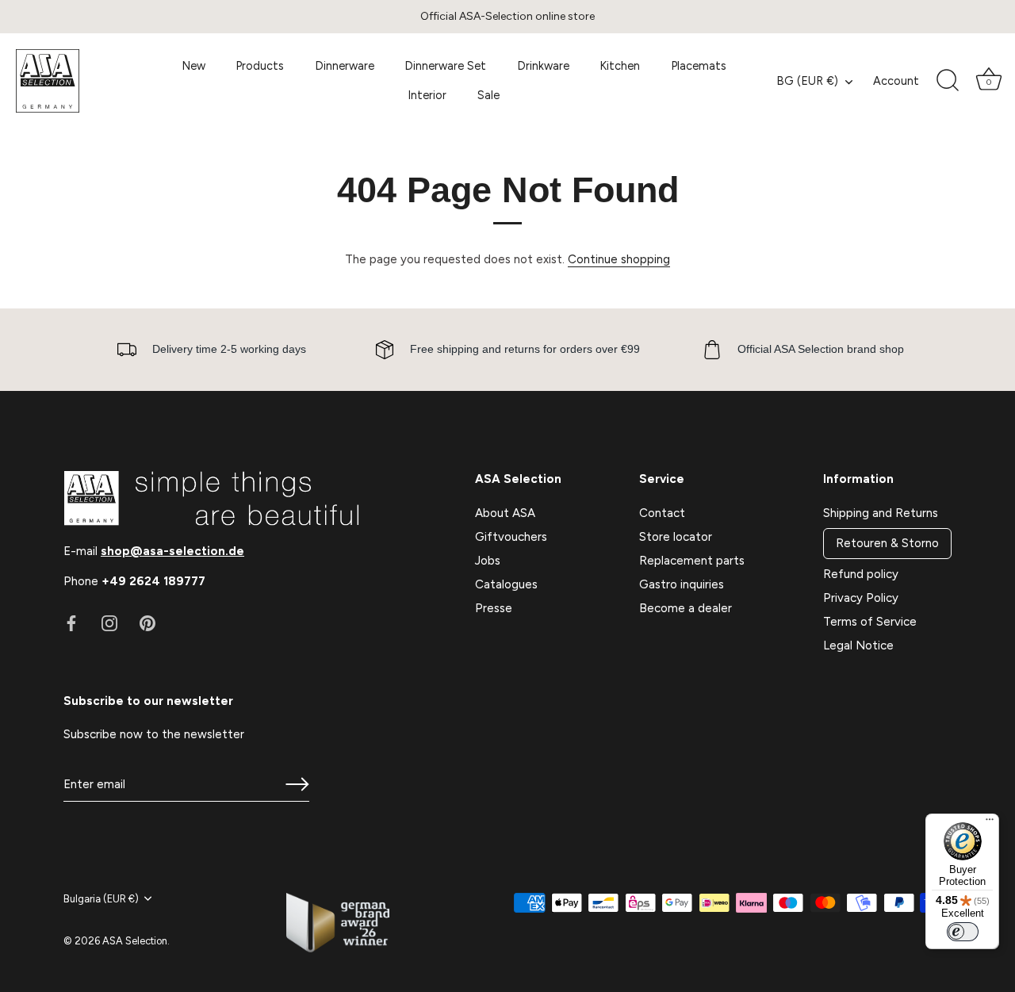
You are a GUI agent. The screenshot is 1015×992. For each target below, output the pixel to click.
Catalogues (506, 584)
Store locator (675, 537)
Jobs (487, 560)
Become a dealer (685, 608)
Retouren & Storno (887, 543)
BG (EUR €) (807, 81)
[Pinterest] (147, 622)
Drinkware (543, 66)
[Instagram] (109, 622)
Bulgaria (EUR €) (101, 899)
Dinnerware (344, 66)
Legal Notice (858, 645)
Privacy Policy (860, 598)
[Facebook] (71, 622)
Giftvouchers (511, 537)
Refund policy (860, 574)
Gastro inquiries (681, 584)
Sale (488, 95)
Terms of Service (870, 622)
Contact (662, 513)
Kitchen (619, 66)
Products (260, 66)
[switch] (963, 931)
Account (896, 81)
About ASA (505, 513)
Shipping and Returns (880, 513)
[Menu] (989, 823)
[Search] (947, 80)
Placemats (698, 66)
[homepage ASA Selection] (81, 81)
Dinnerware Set (445, 66)
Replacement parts (692, 560)
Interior (427, 95)
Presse (493, 608)
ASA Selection (134, 941)
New (193, 66)
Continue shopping (619, 259)
